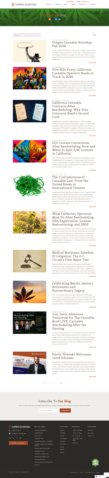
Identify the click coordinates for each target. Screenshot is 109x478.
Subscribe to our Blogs (18, 443)
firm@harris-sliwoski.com (83, 1)
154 (61, 383)
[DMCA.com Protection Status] (95, 462)
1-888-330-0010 (70, 1)
